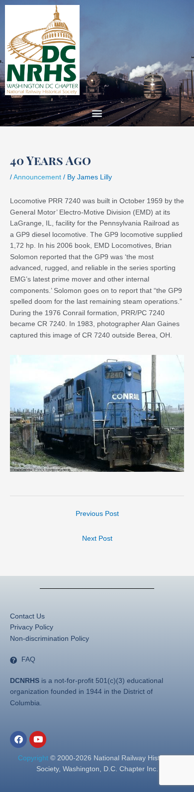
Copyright (33, 758)
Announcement (37, 177)
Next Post (97, 538)
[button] (97, 113)
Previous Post (97, 513)
